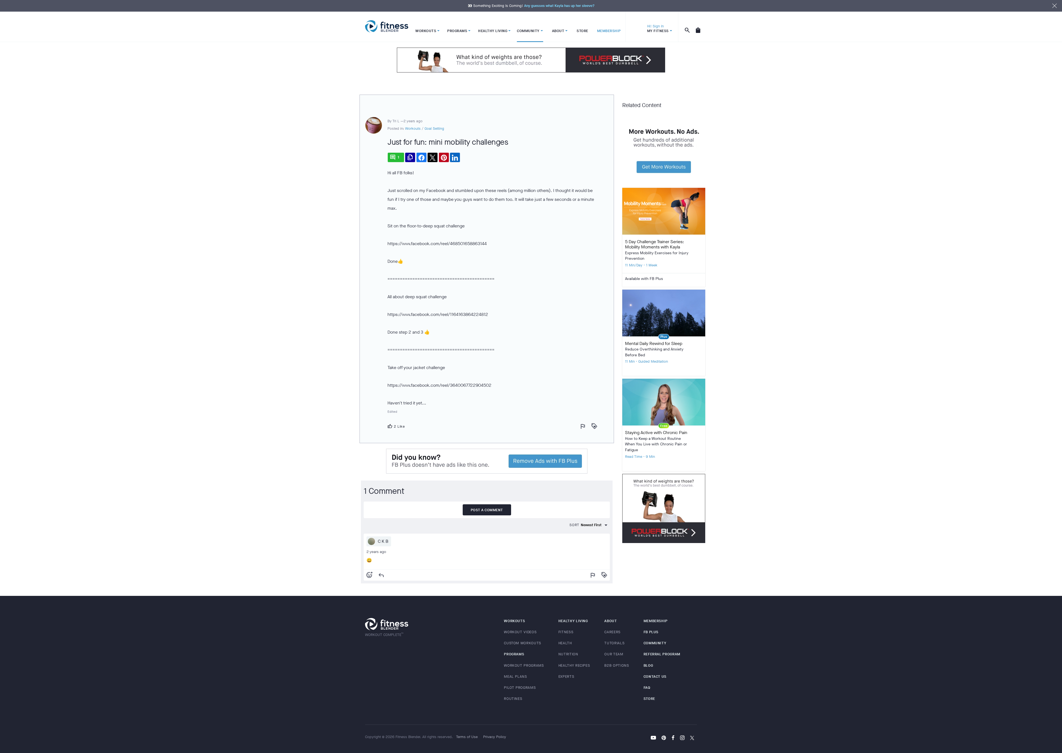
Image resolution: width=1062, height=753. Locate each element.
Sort (574, 525)
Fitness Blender (386, 26)
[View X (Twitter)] (692, 738)
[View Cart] (698, 27)
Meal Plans (515, 676)
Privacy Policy (494, 736)
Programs (514, 654)
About (610, 621)
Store (649, 698)
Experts (566, 676)
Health (565, 643)
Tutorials (614, 643)
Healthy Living (573, 621)
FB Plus (651, 632)
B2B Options (616, 665)
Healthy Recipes (574, 665)
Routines (513, 698)
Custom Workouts (522, 643)
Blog (648, 665)
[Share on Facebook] (421, 157)
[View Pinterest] (664, 738)
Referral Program (662, 654)
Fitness (566, 632)
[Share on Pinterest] (444, 157)
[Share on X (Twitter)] (432, 157)
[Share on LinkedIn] (455, 157)
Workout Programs (524, 665)
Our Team (613, 654)
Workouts (413, 128)
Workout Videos (520, 632)
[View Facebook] (673, 738)
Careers (612, 632)
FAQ (647, 687)
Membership (656, 621)
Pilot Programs (520, 687)
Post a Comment (487, 510)
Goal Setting (434, 128)
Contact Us (655, 676)
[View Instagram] (682, 738)
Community (655, 643)
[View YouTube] (653, 738)
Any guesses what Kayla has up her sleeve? (559, 5)
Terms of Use (467, 736)
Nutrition (568, 654)
